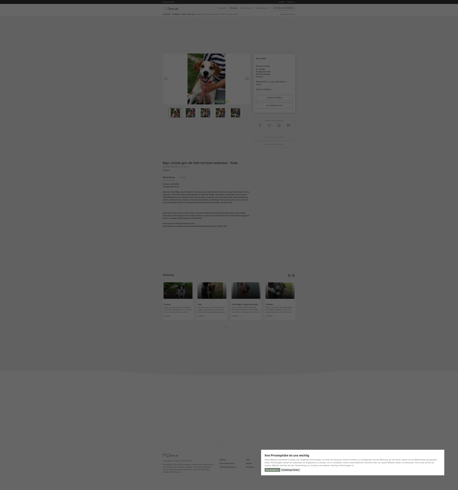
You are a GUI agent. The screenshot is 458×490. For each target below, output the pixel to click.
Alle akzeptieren (272, 470)
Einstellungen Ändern (290, 470)
